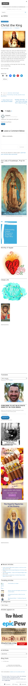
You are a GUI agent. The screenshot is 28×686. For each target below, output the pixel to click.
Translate (11, 380)
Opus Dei (19, 94)
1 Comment (16, 28)
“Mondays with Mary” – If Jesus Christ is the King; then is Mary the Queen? (21, 101)
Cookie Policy (7, 680)
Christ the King (10, 94)
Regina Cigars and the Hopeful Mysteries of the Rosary (14, 570)
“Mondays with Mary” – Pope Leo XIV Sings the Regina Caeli (14, 572)
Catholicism (5, 21)
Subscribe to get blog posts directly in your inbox (13, 406)
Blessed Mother (20, 671)
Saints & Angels (16, 92)
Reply (3, 124)
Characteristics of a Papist (13, 583)
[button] (14, 615)
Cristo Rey (15, 94)
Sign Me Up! (5, 417)
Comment (21, 147)
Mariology (13, 671)
